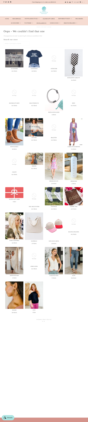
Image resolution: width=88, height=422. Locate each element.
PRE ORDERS (79, 18)
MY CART (78, 2)
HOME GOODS (54, 23)
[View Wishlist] (72, 2)
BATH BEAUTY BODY (64, 18)
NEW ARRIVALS (16, 18)
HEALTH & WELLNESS (70, 23)
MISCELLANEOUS (41, 23)
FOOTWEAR (27, 23)
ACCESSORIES (15, 23)
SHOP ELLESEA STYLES (31, 18)
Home (38, 27)
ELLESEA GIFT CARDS (49, 18)
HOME (7, 18)
